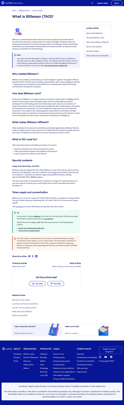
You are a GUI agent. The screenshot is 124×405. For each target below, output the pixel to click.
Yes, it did (38, 284)
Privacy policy (59, 357)
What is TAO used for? (94, 47)
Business (43, 372)
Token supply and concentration (97, 55)
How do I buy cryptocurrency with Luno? (31, 228)
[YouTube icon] (105, 357)
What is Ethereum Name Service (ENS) (66, 266)
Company (18, 354)
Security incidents (92, 51)
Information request (61, 375)
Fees (42, 364)
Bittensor (37, 216)
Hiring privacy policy (61, 361)
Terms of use (58, 354)
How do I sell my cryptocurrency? (29, 230)
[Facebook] (29, 256)
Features (43, 354)
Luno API (44, 375)
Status (26, 368)
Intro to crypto (37, 10)
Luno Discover (48, 219)
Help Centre (28, 364)
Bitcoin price (28, 354)
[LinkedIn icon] (111, 356)
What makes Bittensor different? (97, 42)
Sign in (116, 3)
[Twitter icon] (100, 356)
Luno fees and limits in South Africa (25, 304)
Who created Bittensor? (94, 33)
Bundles (43, 357)
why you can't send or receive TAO (56, 65)
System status (102, 3)
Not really (57, 284)
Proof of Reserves (30, 357)
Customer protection (86, 361)
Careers (17, 357)
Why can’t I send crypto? (21, 300)
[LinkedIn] (36, 256)
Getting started (24, 10)
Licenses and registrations (64, 372)
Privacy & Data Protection (64, 379)
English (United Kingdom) (109, 350)
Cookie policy (59, 364)
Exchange (44, 368)
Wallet (42, 361)
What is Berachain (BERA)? (22, 311)
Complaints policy (84, 364)
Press (16, 361)
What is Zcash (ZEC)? (20, 315)
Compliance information (87, 357)
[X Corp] (33, 256)
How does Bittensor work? (95, 38)
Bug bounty (82, 372)
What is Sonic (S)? (18, 266)
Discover (27, 361)
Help (14, 10)
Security (80, 354)
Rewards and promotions (63, 368)
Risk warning (82, 368)
